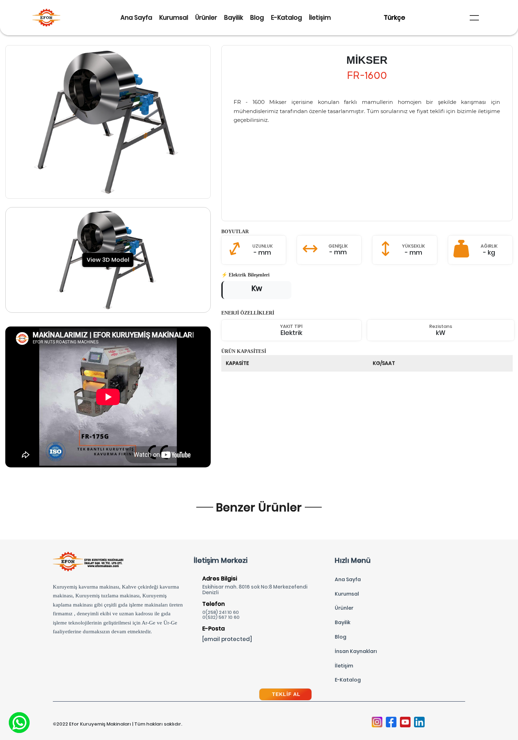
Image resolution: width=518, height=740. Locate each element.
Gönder (259, 629)
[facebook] (391, 723)
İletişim (320, 17)
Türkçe (394, 17)
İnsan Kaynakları (356, 651)
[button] (474, 17)
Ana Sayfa (136, 17)
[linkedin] (419, 723)
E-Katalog (286, 17)
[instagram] (377, 723)
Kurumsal (173, 17)
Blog (257, 17)
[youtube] (405, 723)
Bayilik (233, 17)
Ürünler (206, 17)
